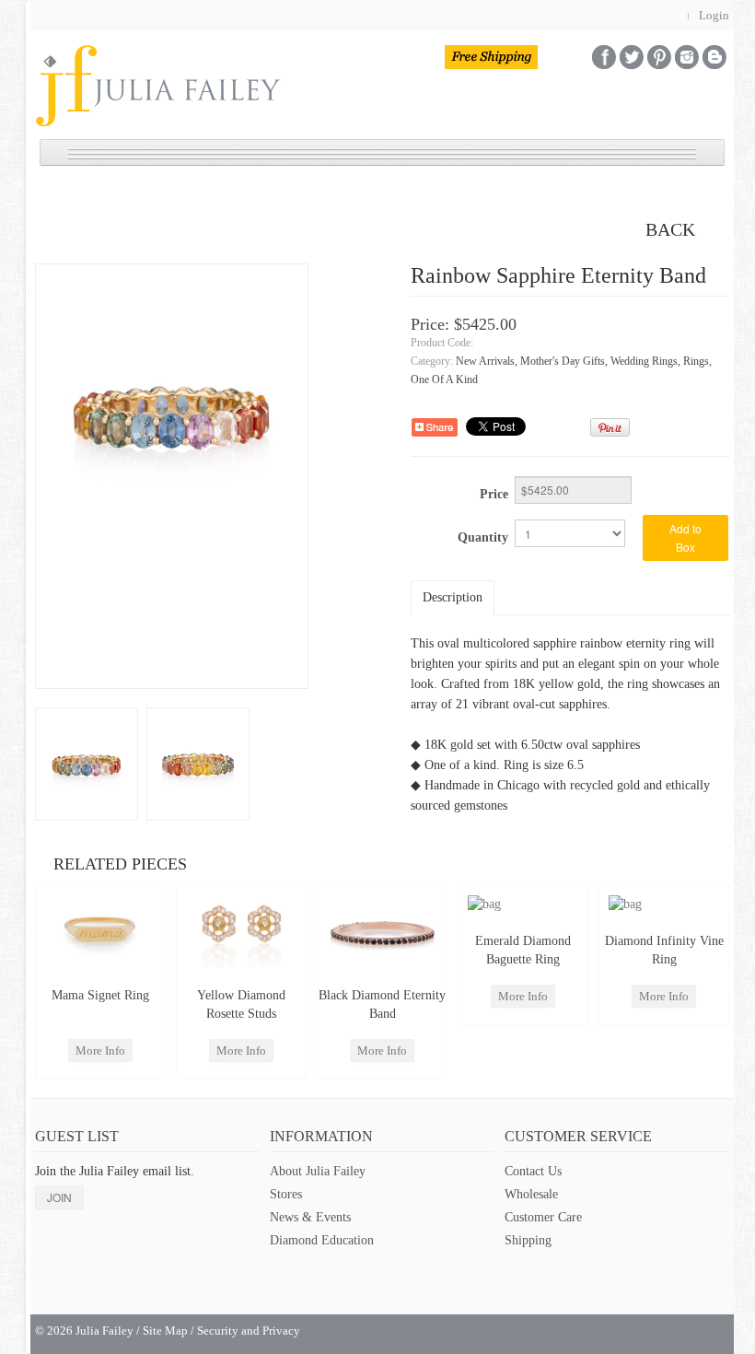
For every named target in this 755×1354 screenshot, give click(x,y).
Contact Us (533, 1171)
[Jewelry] (86, 763)
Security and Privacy (248, 1330)
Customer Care (543, 1217)
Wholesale (531, 1194)
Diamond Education (322, 1240)
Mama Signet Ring (100, 995)
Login (714, 15)
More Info (100, 1050)
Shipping (528, 1240)
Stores (286, 1194)
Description (452, 597)
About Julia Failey (318, 1171)
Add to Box (685, 537)
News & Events (310, 1217)
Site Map (165, 1330)
